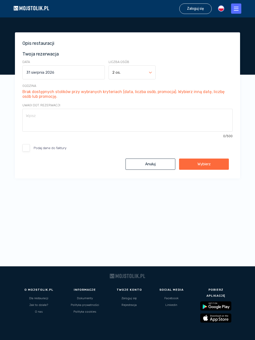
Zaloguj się (129, 298)
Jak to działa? (38, 305)
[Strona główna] (31, 14)
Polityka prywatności (85, 305)
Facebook (171, 298)
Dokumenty (85, 298)
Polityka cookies (84, 311)
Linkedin (171, 305)
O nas (39, 311)
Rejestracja (129, 305)
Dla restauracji (38, 298)
